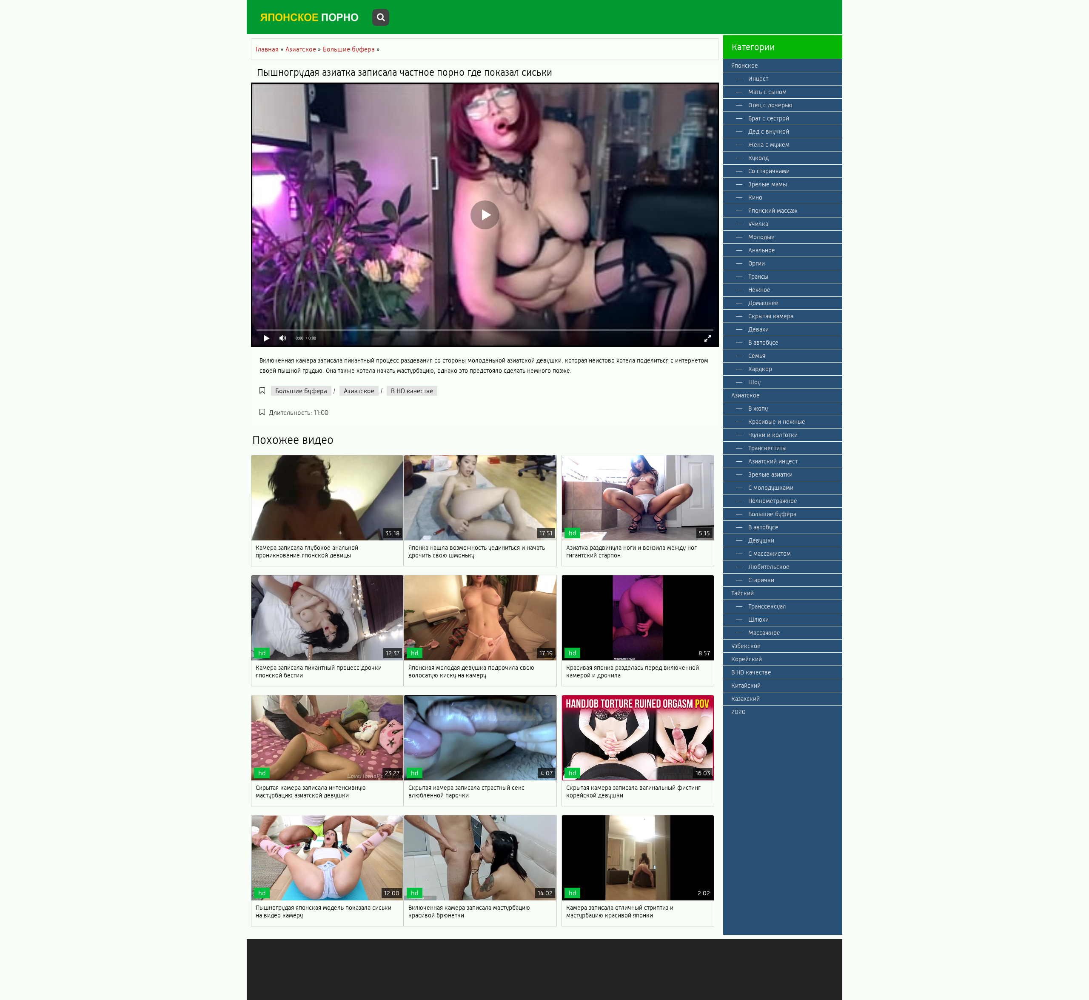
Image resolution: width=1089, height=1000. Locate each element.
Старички (761, 580)
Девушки (761, 540)
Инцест (758, 79)
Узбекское (746, 646)
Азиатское (359, 391)
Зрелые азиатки (770, 474)
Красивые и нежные (776, 422)
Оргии (756, 263)
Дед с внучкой (768, 131)
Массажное (764, 633)
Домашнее (763, 303)
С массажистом (769, 553)
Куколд (758, 158)
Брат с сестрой (768, 118)
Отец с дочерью (770, 105)
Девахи (758, 329)
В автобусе (763, 342)
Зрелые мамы (767, 184)
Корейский (746, 659)
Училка (758, 224)
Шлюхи (758, 619)
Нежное (759, 290)
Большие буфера (301, 391)
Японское (744, 65)
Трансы (758, 276)
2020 (738, 712)
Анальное (761, 250)
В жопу (758, 408)
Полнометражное (772, 501)
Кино (755, 197)
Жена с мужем (769, 145)
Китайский (746, 685)
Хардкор (760, 369)
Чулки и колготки (773, 435)
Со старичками (769, 171)
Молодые (761, 237)
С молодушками (770, 487)
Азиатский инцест (773, 461)
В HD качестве (412, 391)
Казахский (745, 699)
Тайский (742, 593)
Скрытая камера (770, 316)
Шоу (754, 382)
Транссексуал (767, 606)
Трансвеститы (767, 448)
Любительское (769, 567)
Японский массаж (773, 210)
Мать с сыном (767, 92)
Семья (756, 356)
